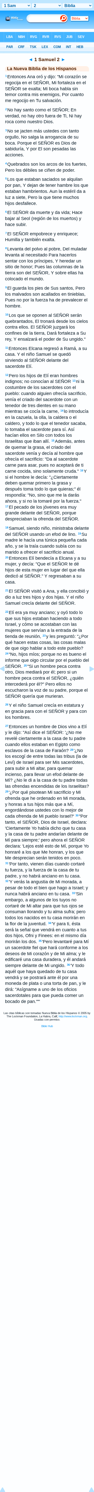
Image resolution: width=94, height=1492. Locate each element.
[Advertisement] (47, 1070)
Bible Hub (47, 1026)
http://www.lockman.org (73, 1016)
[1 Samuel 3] (87, 680)
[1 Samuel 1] (6, 680)
